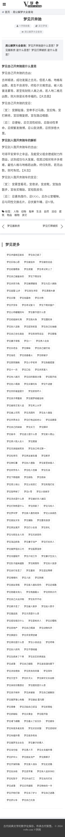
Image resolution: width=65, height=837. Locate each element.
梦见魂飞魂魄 (13, 721)
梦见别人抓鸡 (13, 649)
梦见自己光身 (28, 800)
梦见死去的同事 (31, 671)
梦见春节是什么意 (37, 312)
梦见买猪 (11, 298)
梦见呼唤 (50, 642)
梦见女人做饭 (45, 413)
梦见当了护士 (30, 793)
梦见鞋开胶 (42, 714)
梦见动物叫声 (45, 628)
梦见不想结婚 (30, 649)
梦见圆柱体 (46, 319)
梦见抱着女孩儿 (14, 592)
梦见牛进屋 (46, 384)
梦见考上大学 (34, 405)
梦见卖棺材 (51, 728)
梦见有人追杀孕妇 (45, 771)
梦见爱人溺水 (30, 764)
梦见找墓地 (25, 298)
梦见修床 (41, 477)
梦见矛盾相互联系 (15, 255)
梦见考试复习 (28, 305)
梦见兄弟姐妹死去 (15, 448)
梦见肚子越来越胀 (15, 563)
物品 (9, 215)
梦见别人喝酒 (13, 384)
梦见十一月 (12, 370)
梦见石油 (45, 470)
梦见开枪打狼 (13, 793)
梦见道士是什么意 (28, 434)
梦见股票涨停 (34, 549)
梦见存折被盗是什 (15, 391)
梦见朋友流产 (28, 757)
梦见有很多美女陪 (15, 728)
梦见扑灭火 (27, 678)
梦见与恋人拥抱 (49, 283)
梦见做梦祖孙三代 (15, 549)
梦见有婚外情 (13, 735)
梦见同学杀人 (13, 470)
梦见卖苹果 (27, 771)
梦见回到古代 (50, 592)
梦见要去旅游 (43, 520)
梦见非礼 (45, 527)
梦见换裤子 (44, 757)
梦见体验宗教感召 (15, 685)
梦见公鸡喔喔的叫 (15, 312)
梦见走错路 (51, 585)
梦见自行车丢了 (14, 570)
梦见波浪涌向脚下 (45, 664)
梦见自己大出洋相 (15, 599)
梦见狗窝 (39, 578)
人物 (16, 211)
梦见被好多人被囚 (37, 499)
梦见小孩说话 (34, 642)
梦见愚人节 (27, 750)
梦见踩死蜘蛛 (13, 362)
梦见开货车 (12, 305)
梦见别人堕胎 (28, 463)
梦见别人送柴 (13, 327)
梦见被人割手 (30, 606)
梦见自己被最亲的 (15, 276)
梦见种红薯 (12, 463)
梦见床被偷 (29, 692)
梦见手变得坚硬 (29, 635)
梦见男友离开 (13, 527)
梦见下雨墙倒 (13, 477)
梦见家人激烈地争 (30, 513)
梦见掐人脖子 (47, 606)
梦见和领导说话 (36, 334)
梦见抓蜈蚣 (12, 714)
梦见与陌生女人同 (15, 535)
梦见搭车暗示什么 (15, 621)
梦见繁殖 (52, 334)
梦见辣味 (26, 348)
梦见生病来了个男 (15, 657)
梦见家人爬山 (47, 434)
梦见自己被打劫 (42, 348)
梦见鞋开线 (51, 377)
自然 (46, 211)
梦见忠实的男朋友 (37, 657)
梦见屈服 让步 (13, 291)
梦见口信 (26, 370)
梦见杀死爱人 (41, 370)
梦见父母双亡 (30, 484)
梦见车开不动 (34, 599)
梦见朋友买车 (13, 520)
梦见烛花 (11, 355)
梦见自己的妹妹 (14, 427)
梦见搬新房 (13, 226)
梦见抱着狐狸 (47, 362)
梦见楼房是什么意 (37, 685)
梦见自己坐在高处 (15, 334)
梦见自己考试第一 (37, 448)
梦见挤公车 (12, 800)
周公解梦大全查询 (23, 12)
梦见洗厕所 (29, 413)
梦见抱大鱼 (31, 319)
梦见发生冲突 (31, 291)
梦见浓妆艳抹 (13, 671)
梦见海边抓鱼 (13, 542)
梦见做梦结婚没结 (35, 398)
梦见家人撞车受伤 (32, 585)
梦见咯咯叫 (12, 578)
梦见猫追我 (12, 613)
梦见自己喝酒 (28, 628)
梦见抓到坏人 (34, 391)
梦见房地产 (12, 628)
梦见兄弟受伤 (34, 535)
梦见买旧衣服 (34, 728)
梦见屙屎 (32, 441)
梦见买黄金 (27, 714)
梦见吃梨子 (12, 778)
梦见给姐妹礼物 (14, 319)
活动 (54, 211)
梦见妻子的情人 (36, 743)
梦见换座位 (12, 635)
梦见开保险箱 (13, 764)
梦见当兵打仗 (45, 778)
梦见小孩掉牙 (42, 492)
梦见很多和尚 (30, 735)
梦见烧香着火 (26, 355)
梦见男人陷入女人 (15, 441)
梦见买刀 (30, 427)
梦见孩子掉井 (13, 692)
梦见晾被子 (42, 355)
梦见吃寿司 (12, 456)
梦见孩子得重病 (14, 398)
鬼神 (31, 211)
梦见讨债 (39, 298)
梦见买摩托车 (30, 384)
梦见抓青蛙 (46, 707)
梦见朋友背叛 (13, 585)
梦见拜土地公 (13, 484)
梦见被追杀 (29, 262)
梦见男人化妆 (42, 341)
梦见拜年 (48, 671)
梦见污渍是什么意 (30, 613)
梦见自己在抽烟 (49, 327)
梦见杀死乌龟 (13, 283)
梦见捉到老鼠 (30, 327)
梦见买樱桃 (51, 621)
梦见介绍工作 (30, 556)
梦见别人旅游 (50, 563)
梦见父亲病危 (50, 513)
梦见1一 (28, 341)
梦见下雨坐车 (34, 276)
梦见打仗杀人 (47, 542)
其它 (24, 215)
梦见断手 (45, 456)
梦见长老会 (12, 348)
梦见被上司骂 (13, 413)
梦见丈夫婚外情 (44, 750)
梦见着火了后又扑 (32, 721)
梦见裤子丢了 (13, 606)
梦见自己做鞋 (26, 664)
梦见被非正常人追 (15, 405)
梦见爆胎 (28, 520)
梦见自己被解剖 (46, 692)
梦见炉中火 (12, 757)
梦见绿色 (28, 477)
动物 (23, 211)
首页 (7, 12)
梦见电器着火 (32, 592)
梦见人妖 (26, 578)
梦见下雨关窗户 (46, 305)
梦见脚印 (43, 427)
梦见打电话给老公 (32, 420)
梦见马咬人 (49, 506)
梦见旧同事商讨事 (32, 377)
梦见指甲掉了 (13, 492)
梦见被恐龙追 (45, 262)
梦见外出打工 (28, 778)
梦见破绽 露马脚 (36, 700)
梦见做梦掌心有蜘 (15, 700)
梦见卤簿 (11, 664)
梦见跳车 (50, 721)
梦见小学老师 (30, 362)
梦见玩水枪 (12, 771)
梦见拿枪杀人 (34, 621)
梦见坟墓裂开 (13, 556)
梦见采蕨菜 (51, 420)
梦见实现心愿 (13, 262)
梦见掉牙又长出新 (45, 678)
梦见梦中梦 (12, 513)
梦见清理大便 (48, 291)
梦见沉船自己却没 (28, 707)
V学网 (37, 829)
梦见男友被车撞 (29, 456)
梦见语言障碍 (45, 570)
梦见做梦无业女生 (15, 743)
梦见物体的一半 (44, 786)
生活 (38, 211)
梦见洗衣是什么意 (15, 499)
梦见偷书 (11, 434)
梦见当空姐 (12, 750)
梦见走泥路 (46, 764)
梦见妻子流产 (30, 542)
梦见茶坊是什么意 (15, 642)
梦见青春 (11, 707)
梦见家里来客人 (46, 463)
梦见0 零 (28, 492)
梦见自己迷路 (47, 793)
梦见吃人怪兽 (30, 470)
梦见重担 (30, 570)
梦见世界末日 (13, 420)
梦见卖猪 (28, 269)
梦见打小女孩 (30, 527)
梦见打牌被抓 (39, 50)
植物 (17, 215)
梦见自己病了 (34, 255)
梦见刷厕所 (33, 563)
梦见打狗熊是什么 (15, 506)
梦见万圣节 (12, 678)
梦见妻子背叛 (13, 341)
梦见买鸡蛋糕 (26, 786)
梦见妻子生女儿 (49, 556)
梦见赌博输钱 (30, 283)
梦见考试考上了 (44, 269)
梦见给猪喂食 (13, 269)
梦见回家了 (33, 506)
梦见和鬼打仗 (47, 484)
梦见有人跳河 (13, 377)
